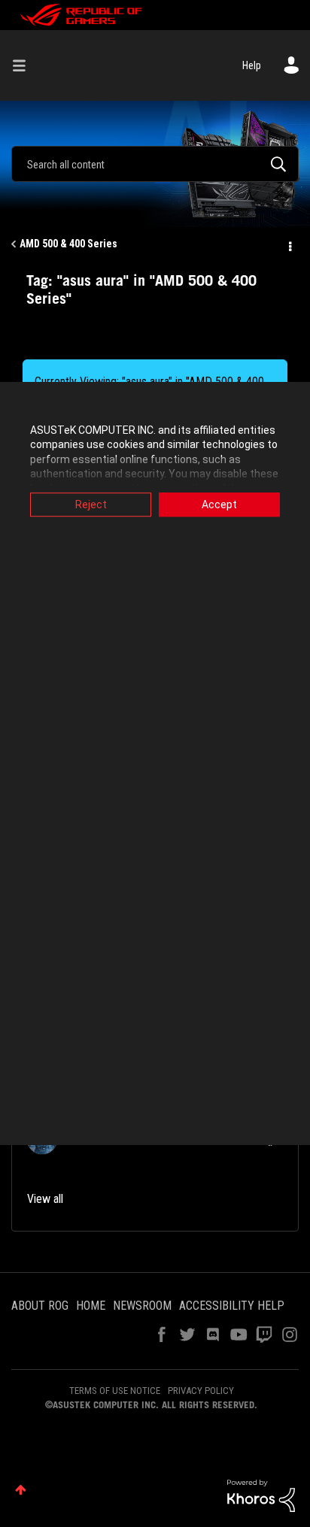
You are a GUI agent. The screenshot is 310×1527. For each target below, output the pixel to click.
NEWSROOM (142, 1305)
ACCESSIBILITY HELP (231, 1305)
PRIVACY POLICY (201, 1390)
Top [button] (20, 1490)
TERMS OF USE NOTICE (114, 1390)
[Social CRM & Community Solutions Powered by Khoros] (261, 1495)
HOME (90, 1305)
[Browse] (24, 65)
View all (45, 1199)
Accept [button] (219, 504)
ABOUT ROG (39, 1305)
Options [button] (289, 244)
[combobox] (155, 164)
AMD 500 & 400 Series (68, 244)
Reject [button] (91, 504)
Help (251, 65)
